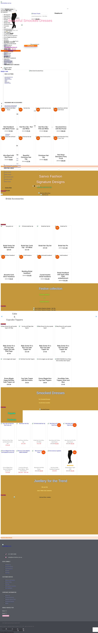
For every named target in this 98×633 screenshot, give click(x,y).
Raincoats (7, 190)
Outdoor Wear (8, 187)
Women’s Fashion (9, 9)
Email (3, 613)
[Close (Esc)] (96, 1)
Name (3, 610)
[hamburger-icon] (67, 8)
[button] (16, 103)
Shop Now (30, 46)
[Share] (93, 1)
